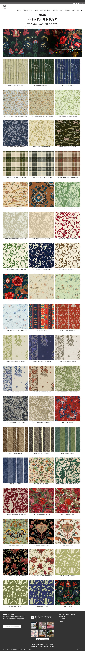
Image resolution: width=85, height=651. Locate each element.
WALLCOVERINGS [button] (28, 10)
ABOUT (60, 10)
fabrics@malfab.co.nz (64, 619)
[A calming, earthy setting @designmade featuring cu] (42, 633)
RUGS (47, 644)
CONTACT (52, 644)
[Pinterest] (80, 3)
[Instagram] (79, 3)
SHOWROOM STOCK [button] (45, 10)
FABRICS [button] (19, 10)
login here (17, 619)
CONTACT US (75, 10)
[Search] (81, 10)
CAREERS (46, 646)
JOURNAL (55, 10)
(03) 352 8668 (62, 618)
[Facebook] (82, 3)
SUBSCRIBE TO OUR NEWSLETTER (12, 626)
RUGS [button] (36, 10)
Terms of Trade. (24, 649)
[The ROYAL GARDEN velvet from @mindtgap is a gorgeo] (42, 625)
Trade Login (75, 3)
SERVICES (67, 10)
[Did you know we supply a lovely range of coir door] (50, 633)
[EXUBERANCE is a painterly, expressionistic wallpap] (34, 633)
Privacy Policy (29, 649)
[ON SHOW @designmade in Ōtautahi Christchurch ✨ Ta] (34, 625)
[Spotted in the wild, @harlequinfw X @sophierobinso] (50, 625)
